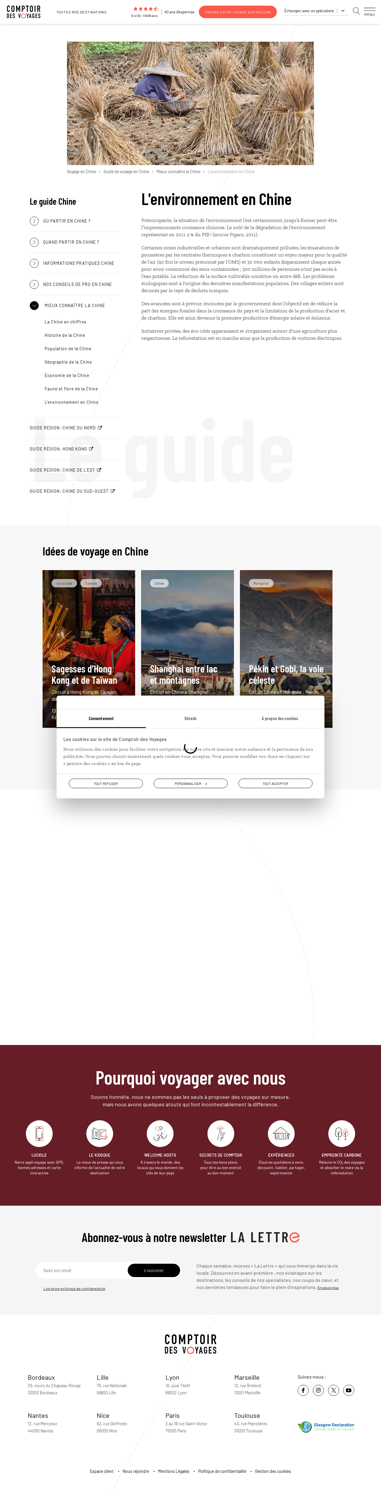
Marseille (247, 1377)
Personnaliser (188, 783)
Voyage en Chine (81, 171)
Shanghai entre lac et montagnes (183, 682)
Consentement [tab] (101, 718)
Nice (103, 1415)
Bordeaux (41, 1377)
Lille (103, 1377)
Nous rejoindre (136, 1471)
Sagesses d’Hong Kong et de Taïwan (84, 682)
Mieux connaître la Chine (178, 171)
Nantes (38, 1415)
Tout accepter (275, 783)
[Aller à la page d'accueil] (27, 11)
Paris (172, 1415)
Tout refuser (106, 783)
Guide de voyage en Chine (126, 171)
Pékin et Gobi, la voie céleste (286, 682)
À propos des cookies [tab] (280, 718)
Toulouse (247, 1415)
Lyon (172, 1377)
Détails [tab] (190, 718)
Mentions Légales (173, 1471)
